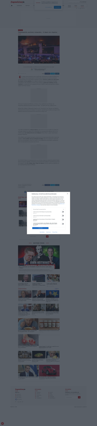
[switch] (62, 212)
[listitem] (48, 209)
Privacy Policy (54, 232)
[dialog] (48, 213)
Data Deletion (42, 232)
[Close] (68, 194)
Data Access (48, 232)
